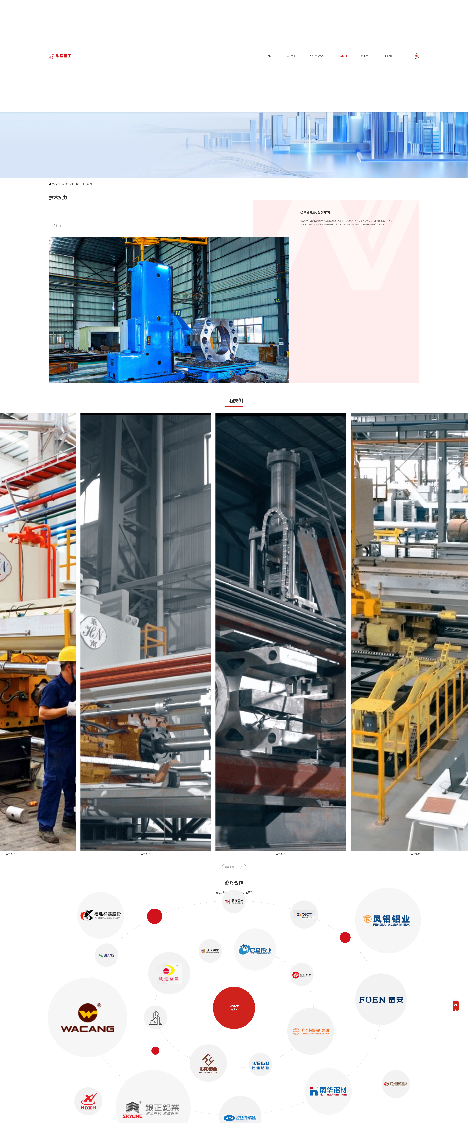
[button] (51, 226)
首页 (71, 184)
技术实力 (90, 184)
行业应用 (80, 184)
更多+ (234, 1009)
